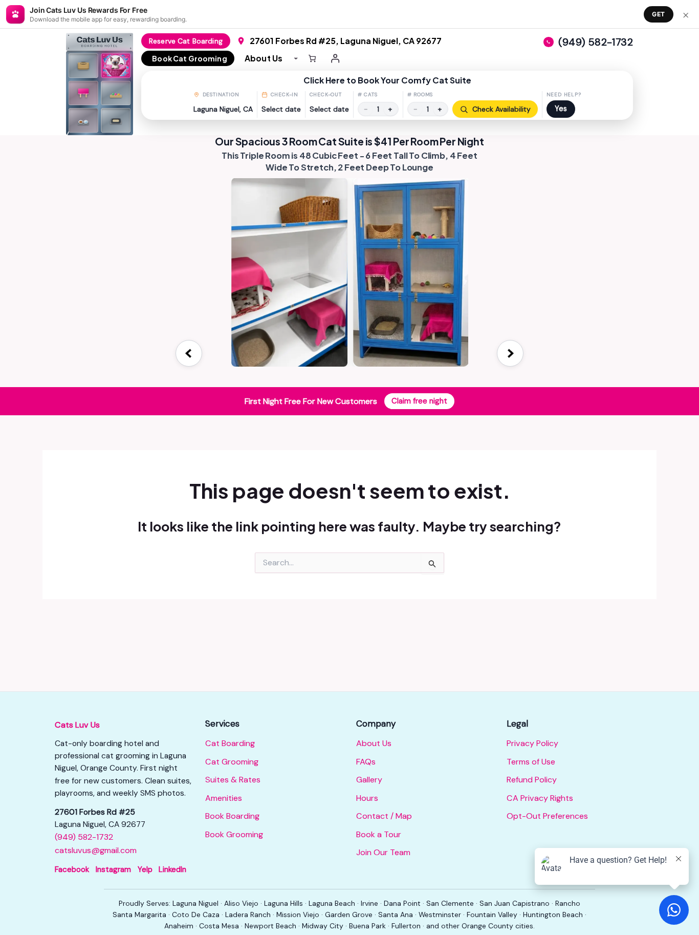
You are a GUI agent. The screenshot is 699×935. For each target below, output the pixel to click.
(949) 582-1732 (84, 837)
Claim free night (419, 401)
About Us (373, 743)
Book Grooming (234, 834)
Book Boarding (232, 816)
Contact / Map (384, 816)
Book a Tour (378, 834)
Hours (367, 798)
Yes (561, 108)
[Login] (335, 58)
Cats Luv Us (77, 724)
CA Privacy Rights (540, 798)
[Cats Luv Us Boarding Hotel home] (103, 84)
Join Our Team (383, 852)
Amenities (223, 798)
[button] (387, 95)
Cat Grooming (231, 761)
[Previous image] (189, 353)
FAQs (366, 761)
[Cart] (312, 58)
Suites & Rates (232, 779)
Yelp (145, 869)
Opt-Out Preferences (547, 816)
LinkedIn (172, 869)
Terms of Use (531, 761)
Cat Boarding (230, 743)
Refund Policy (532, 779)
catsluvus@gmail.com (96, 850)
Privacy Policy (532, 743)
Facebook (72, 869)
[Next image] (510, 353)
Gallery (369, 779)
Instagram (113, 869)
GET (658, 14)
